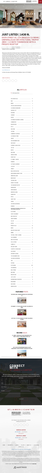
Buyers (17, 445)
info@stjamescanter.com (21, 421)
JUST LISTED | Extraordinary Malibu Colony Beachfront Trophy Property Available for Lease (21, 348)
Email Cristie (24, 437)
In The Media (36, 445)
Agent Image (34, 463)
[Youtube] (24, 425)
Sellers (23, 445)
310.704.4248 (17, 431)
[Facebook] (15, 425)
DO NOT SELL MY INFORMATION (24, 449)
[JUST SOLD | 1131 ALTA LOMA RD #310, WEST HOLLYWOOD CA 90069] (21, 324)
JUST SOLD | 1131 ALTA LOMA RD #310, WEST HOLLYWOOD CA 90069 (21, 319)
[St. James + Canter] (13, 1)
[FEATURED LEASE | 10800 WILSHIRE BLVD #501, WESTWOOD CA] (21, 300)
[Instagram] (18, 425)
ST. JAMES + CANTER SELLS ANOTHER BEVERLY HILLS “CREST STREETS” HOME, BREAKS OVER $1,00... (22, 336)
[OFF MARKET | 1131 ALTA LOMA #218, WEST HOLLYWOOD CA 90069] (21, 312)
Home (4, 445)
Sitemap (21, 463)
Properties (10, 445)
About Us (29, 445)
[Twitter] (21, 425)
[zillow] (27, 425)
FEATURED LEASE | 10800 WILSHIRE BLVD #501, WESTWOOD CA (22, 295)
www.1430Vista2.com (6, 70)
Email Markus (24, 431)
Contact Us (21, 446)
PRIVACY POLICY (15, 449)
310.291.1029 (18, 437)
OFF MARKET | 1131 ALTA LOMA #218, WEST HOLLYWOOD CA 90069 (22, 307)
